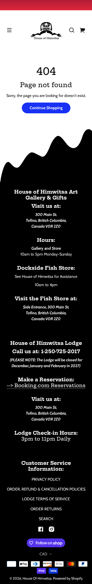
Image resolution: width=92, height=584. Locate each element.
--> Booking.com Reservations (46, 385)
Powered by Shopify (68, 578)
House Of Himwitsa (37, 578)
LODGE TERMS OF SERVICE (46, 499)
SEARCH (46, 518)
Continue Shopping (46, 107)
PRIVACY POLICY (46, 479)
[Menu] (9, 30)
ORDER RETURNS (46, 509)
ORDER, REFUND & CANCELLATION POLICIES (46, 489)
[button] (71, 30)
